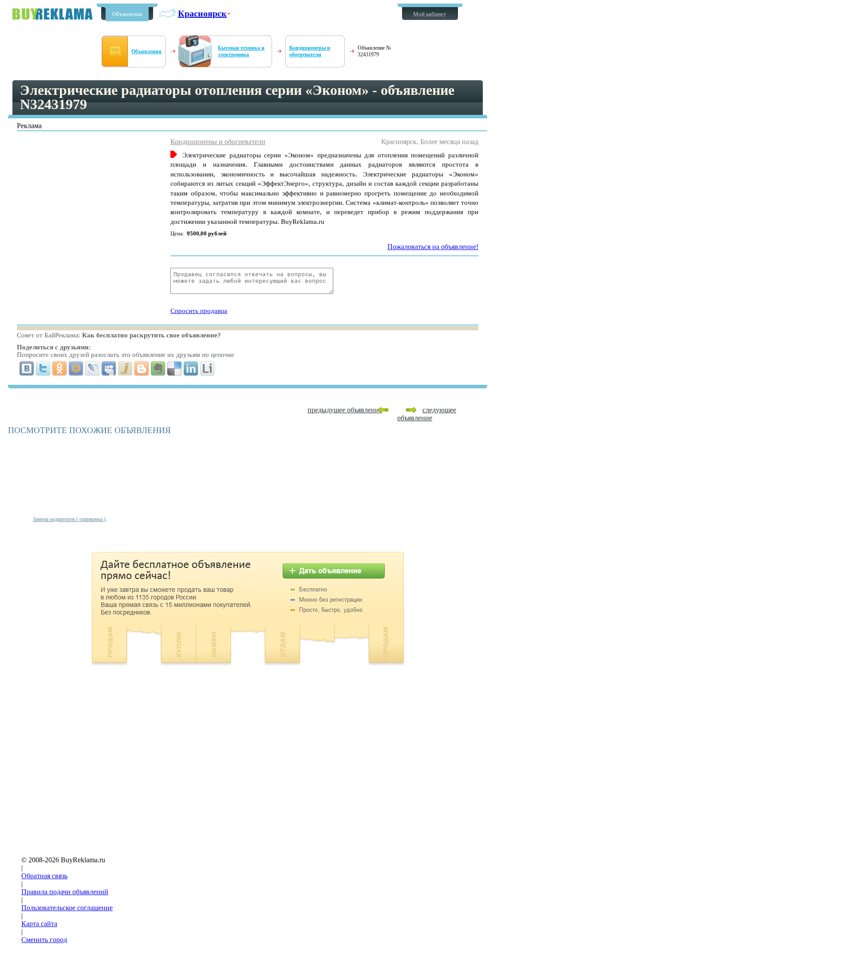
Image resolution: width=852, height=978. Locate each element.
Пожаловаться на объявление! (432, 246)
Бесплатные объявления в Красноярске (52, 14)
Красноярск (202, 13)
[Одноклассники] (59, 368)
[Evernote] (158, 368)
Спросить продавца (198, 310)
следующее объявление (426, 414)
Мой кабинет (429, 14)
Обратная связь (44, 876)
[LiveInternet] (207, 368)
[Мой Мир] (76, 368)
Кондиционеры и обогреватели (309, 51)
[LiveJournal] (92, 368)
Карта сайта (39, 923)
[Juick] (125, 368)
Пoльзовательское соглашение (67, 907)
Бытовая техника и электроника (241, 51)
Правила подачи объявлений (64, 892)
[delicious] (174, 368)
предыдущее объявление (345, 410)
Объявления (127, 14)
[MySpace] (109, 368)
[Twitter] (43, 368)
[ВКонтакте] (27, 368)
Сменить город (44, 939)
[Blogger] (142, 368)
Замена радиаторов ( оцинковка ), (70, 519)
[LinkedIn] (191, 368)
